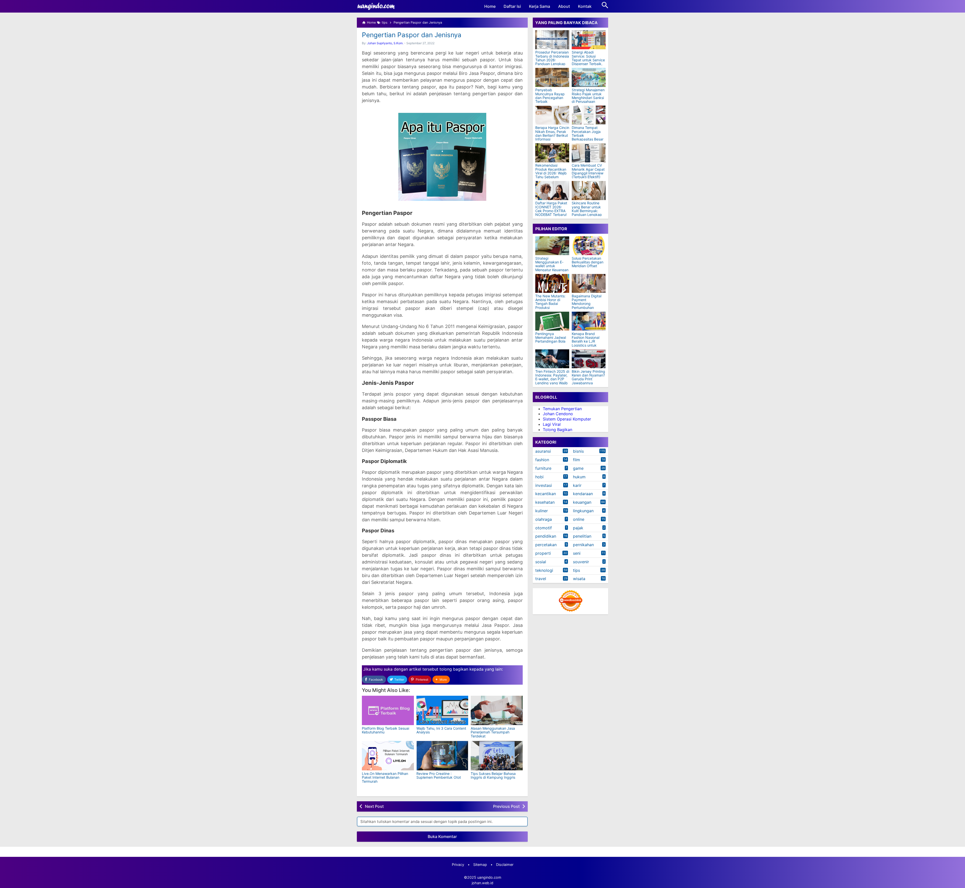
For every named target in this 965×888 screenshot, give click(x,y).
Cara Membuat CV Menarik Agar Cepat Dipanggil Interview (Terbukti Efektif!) (588, 171)
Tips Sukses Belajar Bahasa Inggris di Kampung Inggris (493, 775)
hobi (539, 476)
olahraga (543, 519)
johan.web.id (482, 883)
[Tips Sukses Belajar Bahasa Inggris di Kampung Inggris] (497, 755)
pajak (578, 527)
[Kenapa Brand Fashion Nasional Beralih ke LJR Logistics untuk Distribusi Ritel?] (589, 321)
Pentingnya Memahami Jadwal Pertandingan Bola (550, 337)
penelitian (582, 536)
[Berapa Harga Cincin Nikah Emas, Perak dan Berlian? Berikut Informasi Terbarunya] (552, 115)
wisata (579, 578)
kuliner (541, 510)
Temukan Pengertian (562, 408)
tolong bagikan (454, 669)
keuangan (582, 502)
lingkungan (583, 510)
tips (576, 570)
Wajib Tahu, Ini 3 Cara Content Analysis (441, 730)
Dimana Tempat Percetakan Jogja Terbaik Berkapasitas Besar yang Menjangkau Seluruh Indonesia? (587, 137)
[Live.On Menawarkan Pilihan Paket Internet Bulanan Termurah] (388, 755)
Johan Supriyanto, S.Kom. (385, 43)
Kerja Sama (539, 6)
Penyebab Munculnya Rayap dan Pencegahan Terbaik (550, 96)
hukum (579, 476)
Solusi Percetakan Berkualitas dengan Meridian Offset (587, 262)
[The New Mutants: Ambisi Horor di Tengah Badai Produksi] (552, 283)
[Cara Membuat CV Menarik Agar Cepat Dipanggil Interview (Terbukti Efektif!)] (589, 152)
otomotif (543, 527)
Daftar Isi (512, 6)
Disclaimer (504, 864)
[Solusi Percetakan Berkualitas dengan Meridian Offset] (589, 245)
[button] (441, 679)
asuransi (543, 451)
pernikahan (583, 544)
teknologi (544, 570)
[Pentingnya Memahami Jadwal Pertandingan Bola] (552, 321)
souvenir (581, 561)
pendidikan (545, 536)
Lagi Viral (552, 424)
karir (577, 485)
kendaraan (583, 493)
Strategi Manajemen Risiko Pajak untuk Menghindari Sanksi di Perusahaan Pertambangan (588, 98)
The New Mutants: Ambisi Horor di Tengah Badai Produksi (550, 302)
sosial (540, 561)
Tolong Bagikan (557, 429)
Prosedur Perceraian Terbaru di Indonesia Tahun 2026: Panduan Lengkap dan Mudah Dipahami (552, 62)
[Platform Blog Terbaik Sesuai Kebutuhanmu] (388, 710)
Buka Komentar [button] (442, 836)
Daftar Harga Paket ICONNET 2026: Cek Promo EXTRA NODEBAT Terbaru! (551, 209)
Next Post (374, 806)
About (564, 6)
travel (540, 578)
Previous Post (506, 806)
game (578, 468)
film (576, 459)
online (578, 519)
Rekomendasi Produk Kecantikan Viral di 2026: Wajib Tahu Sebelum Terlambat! (551, 173)
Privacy (458, 864)
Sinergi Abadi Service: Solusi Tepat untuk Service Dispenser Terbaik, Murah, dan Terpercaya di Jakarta (588, 64)
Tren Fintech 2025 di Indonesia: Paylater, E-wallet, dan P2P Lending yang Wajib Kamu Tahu (552, 379)
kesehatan (545, 502)
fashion (542, 459)
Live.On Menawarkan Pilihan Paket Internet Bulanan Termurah (385, 777)
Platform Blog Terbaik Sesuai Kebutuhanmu (385, 730)
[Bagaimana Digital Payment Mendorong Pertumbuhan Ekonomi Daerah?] (589, 283)
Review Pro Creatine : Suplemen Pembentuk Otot (438, 775)
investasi (543, 485)
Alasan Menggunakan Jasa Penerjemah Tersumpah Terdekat (493, 732)
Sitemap (480, 864)
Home (490, 6)
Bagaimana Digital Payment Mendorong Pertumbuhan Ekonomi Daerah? (586, 303)
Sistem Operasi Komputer (567, 419)
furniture (543, 468)
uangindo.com (489, 877)
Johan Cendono (558, 413)
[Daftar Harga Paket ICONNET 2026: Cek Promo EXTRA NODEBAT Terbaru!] (552, 190)
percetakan (546, 544)
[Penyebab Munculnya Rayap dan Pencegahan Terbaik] (552, 77)
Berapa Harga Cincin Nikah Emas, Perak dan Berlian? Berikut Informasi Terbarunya (552, 135)
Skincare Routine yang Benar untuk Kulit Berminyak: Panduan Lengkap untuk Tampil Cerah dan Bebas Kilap (588, 212)
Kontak (585, 6)
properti (543, 553)
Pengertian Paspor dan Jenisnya (411, 35)
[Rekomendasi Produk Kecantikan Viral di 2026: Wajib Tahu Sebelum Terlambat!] (552, 152)
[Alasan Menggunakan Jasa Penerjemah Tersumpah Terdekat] (497, 710)
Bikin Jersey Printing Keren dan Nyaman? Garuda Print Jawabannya (588, 377)
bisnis (578, 451)
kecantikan (545, 493)
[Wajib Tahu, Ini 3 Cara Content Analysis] (442, 710)
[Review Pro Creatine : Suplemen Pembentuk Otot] (442, 755)
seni (577, 553)
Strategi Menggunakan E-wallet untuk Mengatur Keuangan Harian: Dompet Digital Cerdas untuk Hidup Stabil (552, 270)
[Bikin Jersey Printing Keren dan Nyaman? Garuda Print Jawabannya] (589, 358)
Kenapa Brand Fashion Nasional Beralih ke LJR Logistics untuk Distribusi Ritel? (585, 341)
